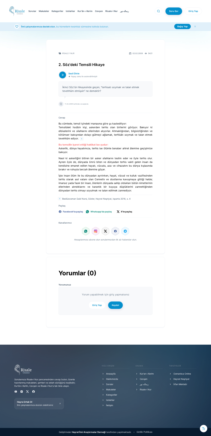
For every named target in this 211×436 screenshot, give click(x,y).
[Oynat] (62, 75)
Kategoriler (57, 11)
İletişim (109, 405)
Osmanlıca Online (182, 373)
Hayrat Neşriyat (181, 379)
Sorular (32, 11)
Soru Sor (173, 11)
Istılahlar (70, 11)
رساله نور (124, 11)
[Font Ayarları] (203, 428)
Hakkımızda (112, 379)
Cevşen (99, 11)
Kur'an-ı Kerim (147, 373)
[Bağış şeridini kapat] (195, 26)
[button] (89, 11)
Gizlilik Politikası (144, 432)
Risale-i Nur (111, 11)
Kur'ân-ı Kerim (85, 11)
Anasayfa (111, 373)
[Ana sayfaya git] (17, 11)
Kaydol (115, 305)
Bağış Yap (182, 26)
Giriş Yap (193, 11)
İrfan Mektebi (180, 384)
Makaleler (44, 11)
